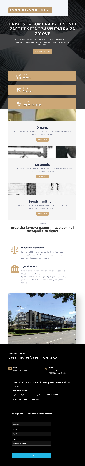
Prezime (15, 429)
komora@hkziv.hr (20, 370)
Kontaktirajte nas (42, 51)
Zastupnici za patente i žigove (30, 10)
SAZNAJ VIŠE (42, 140)
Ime (13, 420)
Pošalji (31, 455)
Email (14, 439)
